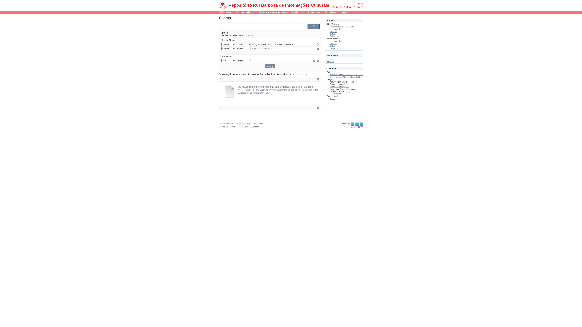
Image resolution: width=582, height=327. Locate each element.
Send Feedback (235, 127)
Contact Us (223, 127)
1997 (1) (333, 98)
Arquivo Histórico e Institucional (306, 12)
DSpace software (226, 124)
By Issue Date (336, 29)
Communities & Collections (342, 27)
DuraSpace (258, 124)
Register (330, 61)
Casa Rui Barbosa (251, 127)
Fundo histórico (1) (338, 84)
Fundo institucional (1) (339, 87)
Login (360, 4)
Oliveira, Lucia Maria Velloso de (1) (345, 77)
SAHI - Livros (331, 12)
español (343, 7)
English (335, 7)
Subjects (334, 36)
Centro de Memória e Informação (273, 12)
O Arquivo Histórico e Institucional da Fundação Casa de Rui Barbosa (275, 87)
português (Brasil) (355, 7)
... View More (336, 94)
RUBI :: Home (225, 12)
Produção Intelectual (245, 12)
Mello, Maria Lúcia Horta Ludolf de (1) (346, 74)
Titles (332, 34)
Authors (333, 31)
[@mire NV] (357, 125)
